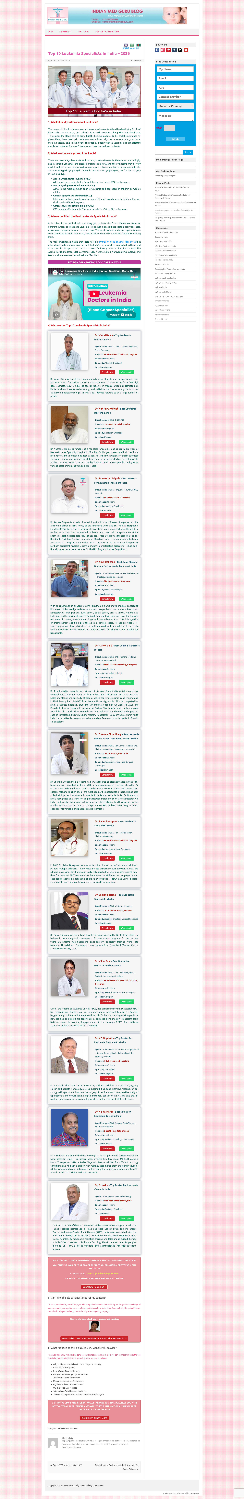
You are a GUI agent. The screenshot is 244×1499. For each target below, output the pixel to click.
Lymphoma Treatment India (166, 255)
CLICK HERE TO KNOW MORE (94, 1418)
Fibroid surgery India (163, 241)
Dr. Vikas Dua (103, 961)
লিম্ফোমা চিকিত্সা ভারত (161, 319)
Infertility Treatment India (165, 246)
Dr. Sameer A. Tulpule (108, 478)
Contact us (83, 32)
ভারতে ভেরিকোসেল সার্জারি (162, 310)
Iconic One (167, 1493)
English (126, 48)
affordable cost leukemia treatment (117, 241)
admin (53, 60)
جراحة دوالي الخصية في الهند (166, 283)
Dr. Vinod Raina (104, 335)
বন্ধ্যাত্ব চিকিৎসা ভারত (161, 305)
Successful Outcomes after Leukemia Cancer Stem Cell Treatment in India (94, 1338)
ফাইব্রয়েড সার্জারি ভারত (162, 301)
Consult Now (107, 372)
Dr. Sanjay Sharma (105, 894)
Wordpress (194, 1493)
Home (50, 32)
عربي (132, 48)
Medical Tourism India (164, 260)
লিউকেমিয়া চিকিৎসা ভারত (162, 315)
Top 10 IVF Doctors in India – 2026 (66, 1465)
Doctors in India (161, 237)
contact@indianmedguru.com (102, 1273)
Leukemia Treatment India (67, 1428)
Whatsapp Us (126, 372)
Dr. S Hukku (101, 1185)
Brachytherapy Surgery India (166, 232)
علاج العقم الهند (161, 287)
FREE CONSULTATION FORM (107, 32)
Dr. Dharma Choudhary (108, 734)
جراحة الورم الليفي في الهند (165, 278)
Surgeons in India (162, 264)
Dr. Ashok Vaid (103, 645)
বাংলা (137, 48)
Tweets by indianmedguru (165, 176)
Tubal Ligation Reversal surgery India (170, 269)
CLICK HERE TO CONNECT (94, 1287)
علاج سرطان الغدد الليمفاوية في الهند (169, 296)
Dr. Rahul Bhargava (106, 821)
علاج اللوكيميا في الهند (163, 292)
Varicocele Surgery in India (165, 273)
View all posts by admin (73, 1448)
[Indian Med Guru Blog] (117, 24)
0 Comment (136, 60)
